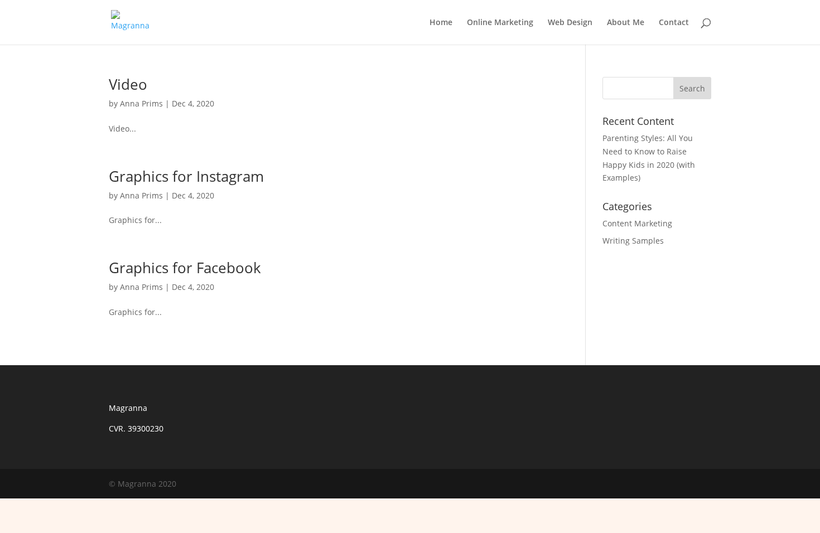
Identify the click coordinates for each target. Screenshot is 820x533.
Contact (674, 22)
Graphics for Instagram (186, 176)
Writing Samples (633, 240)
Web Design (570, 22)
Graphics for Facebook (185, 268)
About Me (625, 22)
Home (441, 22)
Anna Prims (141, 103)
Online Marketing (500, 22)
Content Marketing (637, 223)
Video (128, 84)
